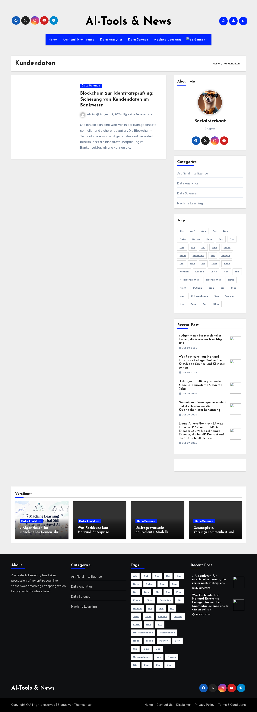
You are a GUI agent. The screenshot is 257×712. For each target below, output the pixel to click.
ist (203, 263)
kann (227, 263)
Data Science (138, 39)
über (216, 304)
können (184, 271)
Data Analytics (111, 39)
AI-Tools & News (129, 22)
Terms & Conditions (232, 705)
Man (226, 271)
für (213, 255)
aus (203, 231)
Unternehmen (199, 296)
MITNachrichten (189, 279)
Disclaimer (183, 705)
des (182, 247)
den (220, 239)
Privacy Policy (204, 705)
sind (233, 288)
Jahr (214, 263)
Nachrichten (213, 279)
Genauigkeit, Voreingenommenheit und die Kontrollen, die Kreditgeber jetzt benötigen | (203, 406)
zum (193, 304)
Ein (203, 247)
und (182, 296)
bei (215, 231)
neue (231, 279)
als (182, 231)
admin (91, 114)
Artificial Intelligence (78, 39)
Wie (182, 304)
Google (225, 255)
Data (183, 239)
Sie (222, 288)
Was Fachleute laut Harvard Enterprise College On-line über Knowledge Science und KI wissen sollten (210, 602)
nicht (183, 288)
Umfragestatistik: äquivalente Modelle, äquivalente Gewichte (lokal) (200, 385)
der (232, 239)
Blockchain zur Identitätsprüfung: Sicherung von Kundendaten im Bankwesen (116, 99)
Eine (214, 247)
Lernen (199, 271)
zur (204, 304)
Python (197, 288)
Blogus (62, 705)
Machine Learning (167, 39)
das (225, 231)
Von (216, 296)
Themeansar (83, 705)
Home (52, 39)
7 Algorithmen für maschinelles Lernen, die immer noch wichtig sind (200, 339)
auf (192, 231)
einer (183, 255)
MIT (237, 271)
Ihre (192, 263)
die (193, 247)
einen (227, 247)
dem (209, 239)
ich (181, 263)
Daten (196, 239)
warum (229, 296)
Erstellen (198, 255)
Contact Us (165, 705)
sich (211, 288)
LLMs (214, 271)
